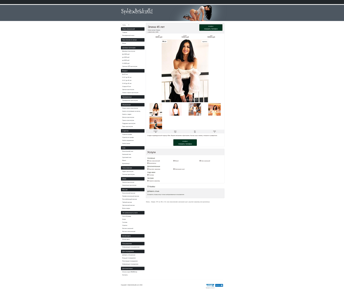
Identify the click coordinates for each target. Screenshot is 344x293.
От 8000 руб (125, 63)
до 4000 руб (125, 57)
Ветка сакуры (126, 208)
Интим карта (126, 239)
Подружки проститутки (128, 123)
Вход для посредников (129, 258)
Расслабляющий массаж (129, 199)
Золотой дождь (126, 216)
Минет (124, 160)
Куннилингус (126, 163)
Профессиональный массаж (130, 196)
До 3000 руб (125, 54)
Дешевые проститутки (128, 51)
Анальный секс (126, 154)
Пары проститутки (127, 126)
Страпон (124, 225)
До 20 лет (125, 74)
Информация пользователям (130, 247)
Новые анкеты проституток (130, 108)
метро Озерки (156, 30)
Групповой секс (126, 157)
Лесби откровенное (128, 140)
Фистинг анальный (127, 228)
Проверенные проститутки (130, 100)
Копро (124, 219)
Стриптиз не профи (128, 137)
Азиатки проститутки (128, 182)
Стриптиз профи (127, 134)
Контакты (125, 275)
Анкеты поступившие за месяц (131, 111)
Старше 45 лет (126, 86)
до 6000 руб (125, 60)
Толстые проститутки (128, 174)
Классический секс (127, 151)
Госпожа (124, 222)
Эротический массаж (128, 205)
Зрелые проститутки (128, 89)
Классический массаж (128, 193)
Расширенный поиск (128, 35)
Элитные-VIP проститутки (129, 66)
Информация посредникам (130, 264)
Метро (124, 43)
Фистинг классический (128, 231)
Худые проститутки (127, 171)
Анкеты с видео (126, 114)
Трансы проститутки (128, 120)
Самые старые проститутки (130, 92)
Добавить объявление (128, 255)
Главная (124, 32)
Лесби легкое (126, 143)
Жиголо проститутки (128, 117)
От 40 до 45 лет (127, 83)
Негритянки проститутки (129, 185)
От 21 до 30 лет (127, 77)
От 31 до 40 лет (127, 80)
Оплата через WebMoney (129, 272)
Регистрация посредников (130, 261)
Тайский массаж (127, 202)
